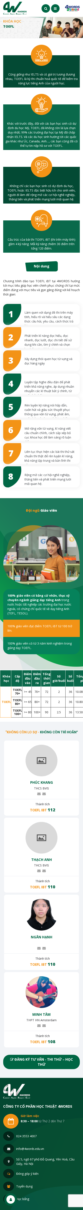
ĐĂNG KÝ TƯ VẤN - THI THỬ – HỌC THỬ (43, 1062)
